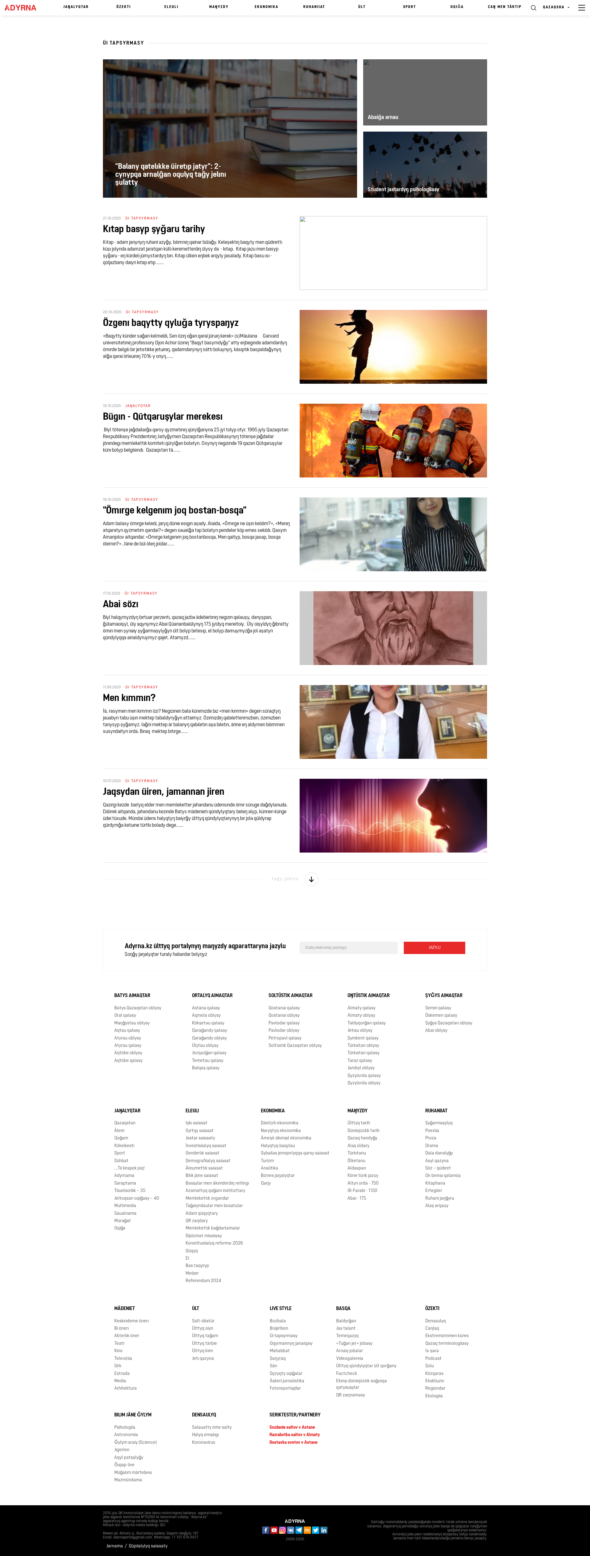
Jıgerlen (121, 1450)
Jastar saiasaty (200, 1138)
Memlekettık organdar (207, 1198)
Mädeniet (124, 1308)
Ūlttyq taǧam (205, 1336)
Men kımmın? (129, 698)
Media (120, 1381)
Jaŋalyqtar (76, 7)
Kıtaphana (435, 1183)
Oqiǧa (457, 7)
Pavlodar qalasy (284, 1023)
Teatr (119, 1343)
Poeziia (432, 1131)
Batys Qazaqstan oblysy (137, 1008)
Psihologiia (124, 1427)
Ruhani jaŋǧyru (439, 1198)
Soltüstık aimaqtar (291, 995)
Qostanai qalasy (284, 1008)
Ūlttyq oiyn (202, 1328)
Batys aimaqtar (132, 995)
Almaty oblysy (361, 1015)
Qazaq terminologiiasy (447, 1343)
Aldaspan (357, 1168)
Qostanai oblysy (284, 1015)
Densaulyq (435, 1321)
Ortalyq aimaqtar (212, 995)
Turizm (267, 1161)
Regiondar (435, 1388)
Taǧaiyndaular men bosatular (214, 1206)
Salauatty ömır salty (212, 1427)
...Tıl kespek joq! (129, 1168)
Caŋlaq (432, 1328)
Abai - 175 (357, 1198)
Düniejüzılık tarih (364, 1131)
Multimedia (125, 1206)
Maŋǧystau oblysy (132, 1023)
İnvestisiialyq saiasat (206, 1146)
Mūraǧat (122, 1221)
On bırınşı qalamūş (443, 1176)
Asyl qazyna (437, 1161)
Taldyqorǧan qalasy (367, 1023)
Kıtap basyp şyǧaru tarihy (154, 230)
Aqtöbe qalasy (128, 1061)
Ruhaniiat (314, 7)
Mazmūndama (128, 1480)
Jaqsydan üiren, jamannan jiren (163, 792)
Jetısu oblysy (360, 1030)
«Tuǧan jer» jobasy (354, 1343)
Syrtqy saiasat (200, 1131)
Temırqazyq (347, 1336)
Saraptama (125, 1183)
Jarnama (114, 1546)
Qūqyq (192, 1251)
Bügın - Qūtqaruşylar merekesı (162, 417)
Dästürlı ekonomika (279, 1123)
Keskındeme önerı (131, 1321)
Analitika (269, 1168)
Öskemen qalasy (441, 1015)
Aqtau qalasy (127, 1030)
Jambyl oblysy (361, 1068)
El (187, 1258)
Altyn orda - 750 (363, 1183)
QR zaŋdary (197, 1221)
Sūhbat (121, 1161)
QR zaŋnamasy (350, 1395)
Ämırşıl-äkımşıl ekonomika (286, 1138)
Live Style (281, 1308)
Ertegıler (433, 1191)
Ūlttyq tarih (359, 1123)
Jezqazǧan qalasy (209, 1053)
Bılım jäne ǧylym (132, 1415)
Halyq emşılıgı (205, 1435)
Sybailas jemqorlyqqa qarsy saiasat (295, 1153)
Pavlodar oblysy (284, 1030)
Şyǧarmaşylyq (439, 1123)
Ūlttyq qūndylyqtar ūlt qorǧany (366, 1366)
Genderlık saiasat (202, 1153)
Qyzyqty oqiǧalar (286, 1374)
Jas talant (346, 1328)
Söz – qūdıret (438, 1168)
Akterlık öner (126, 1336)
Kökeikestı (124, 1146)
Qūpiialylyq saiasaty (148, 1546)
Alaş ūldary (358, 1146)
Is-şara (432, 1351)
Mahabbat (280, 1351)
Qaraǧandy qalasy (209, 1030)
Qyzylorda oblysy (364, 1083)
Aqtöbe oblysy (128, 1053)
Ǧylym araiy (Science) (135, 1442)
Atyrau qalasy (127, 1045)
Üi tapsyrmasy (283, 1336)
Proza (430, 1138)
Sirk (117, 1366)
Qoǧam (121, 1138)
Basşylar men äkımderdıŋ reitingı (217, 1183)
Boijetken (279, 1328)
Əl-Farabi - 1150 (362, 1191)
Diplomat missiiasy (204, 1236)
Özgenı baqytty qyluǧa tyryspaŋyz (171, 323)
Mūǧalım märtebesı (133, 1473)
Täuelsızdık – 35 (129, 1191)
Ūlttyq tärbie (204, 1343)
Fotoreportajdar (285, 1388)
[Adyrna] (23, 7)
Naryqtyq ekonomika (281, 1131)
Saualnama (125, 1213)
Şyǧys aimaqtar (443, 995)
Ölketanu (356, 1161)
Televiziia (123, 1358)
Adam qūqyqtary (202, 1213)
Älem (119, 1131)
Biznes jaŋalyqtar (278, 1176)
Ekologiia (434, 1396)
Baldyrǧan (346, 1321)
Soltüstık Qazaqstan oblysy (295, 1045)
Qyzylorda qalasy (364, 1076)
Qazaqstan (125, 1123)
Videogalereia (349, 1358)
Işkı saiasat (196, 1123)
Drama (431, 1146)
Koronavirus (203, 1442)
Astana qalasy (206, 1008)
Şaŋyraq (278, 1358)
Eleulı (171, 7)
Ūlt (362, 7)
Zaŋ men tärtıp (504, 7)
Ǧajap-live (124, 1465)
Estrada (122, 1374)
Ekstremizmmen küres (447, 1336)
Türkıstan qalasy (364, 1053)
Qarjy (266, 1183)
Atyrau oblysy (127, 1038)
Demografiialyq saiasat (208, 1161)
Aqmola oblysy (206, 1015)
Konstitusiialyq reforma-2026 (214, 1243)
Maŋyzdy (219, 7)
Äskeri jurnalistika (287, 1381)
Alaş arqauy (436, 1206)
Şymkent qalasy (363, 1038)
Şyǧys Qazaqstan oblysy (448, 1023)
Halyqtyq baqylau (278, 1146)
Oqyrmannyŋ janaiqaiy (291, 1343)
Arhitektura (125, 1388)
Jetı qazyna (203, 1358)
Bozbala (278, 1321)
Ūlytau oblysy (205, 1045)
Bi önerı (121, 1328)
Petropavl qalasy (285, 1038)
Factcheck (346, 1374)
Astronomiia (126, 1435)
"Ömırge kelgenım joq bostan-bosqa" (174, 511)
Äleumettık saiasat (204, 1168)
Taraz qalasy (360, 1061)
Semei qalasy (438, 1008)
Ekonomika (266, 7)
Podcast (433, 1358)
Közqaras (434, 1374)
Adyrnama (124, 1176)
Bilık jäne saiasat (202, 1176)
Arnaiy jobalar (349, 1351)
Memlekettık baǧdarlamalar (213, 1228)
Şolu (429, 1366)
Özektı (123, 7)
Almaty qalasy (362, 1008)
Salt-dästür (203, 1321)
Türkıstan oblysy (363, 1045)
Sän (273, 1366)
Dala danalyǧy (439, 1153)
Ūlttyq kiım (202, 1351)
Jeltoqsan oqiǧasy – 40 (136, 1198)
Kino (118, 1351)
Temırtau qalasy (207, 1061)
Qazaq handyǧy (362, 1138)
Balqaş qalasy (205, 1068)
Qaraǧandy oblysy (209, 1038)
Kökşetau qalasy (208, 1023)
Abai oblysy (436, 1030)
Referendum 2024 (203, 1281)
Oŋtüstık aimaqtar (369, 995)
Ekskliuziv (434, 1381)
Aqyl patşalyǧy (128, 1457)
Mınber (192, 1273)
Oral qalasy (125, 1015)
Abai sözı (120, 605)
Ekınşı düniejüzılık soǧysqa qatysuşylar (361, 1384)
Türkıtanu (357, 1153)
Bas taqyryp (197, 1266)
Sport (409, 7)
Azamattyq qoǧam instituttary (215, 1191)
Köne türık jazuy (363, 1176)
